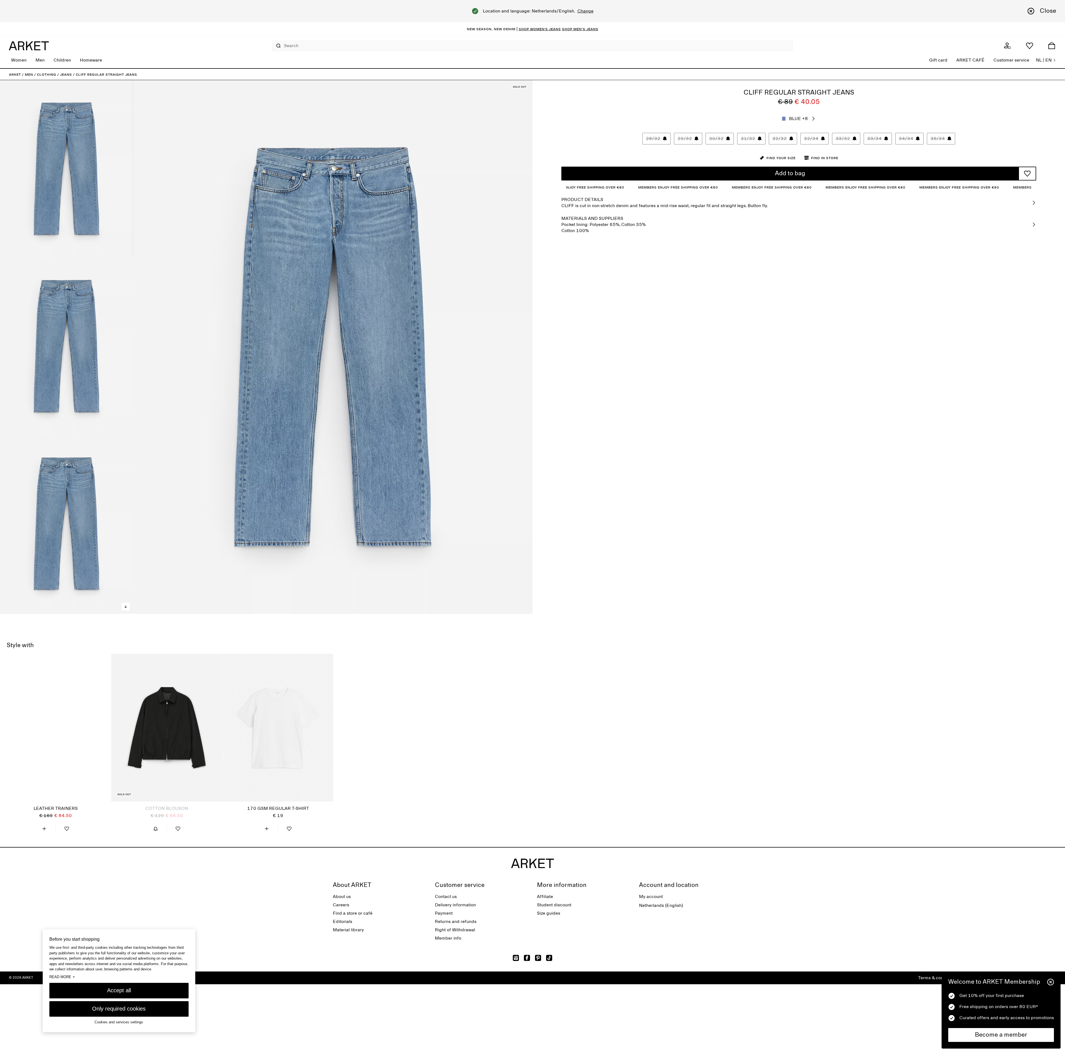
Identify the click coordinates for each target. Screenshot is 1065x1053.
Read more (62, 976)
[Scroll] (125, 607)
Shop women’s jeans (540, 29)
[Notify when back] (155, 829)
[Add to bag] (44, 829)
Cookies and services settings (119, 1022)
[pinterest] (538, 958)
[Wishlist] (1029, 45)
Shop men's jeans (580, 29)
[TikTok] (549, 958)
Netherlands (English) (661, 905)
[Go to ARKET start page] (29, 45)
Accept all (119, 990)
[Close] (1050, 982)
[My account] (1007, 45)
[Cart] (1051, 45)
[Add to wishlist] (1027, 173)
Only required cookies (119, 1008)
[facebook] (527, 958)
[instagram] (516, 958)
